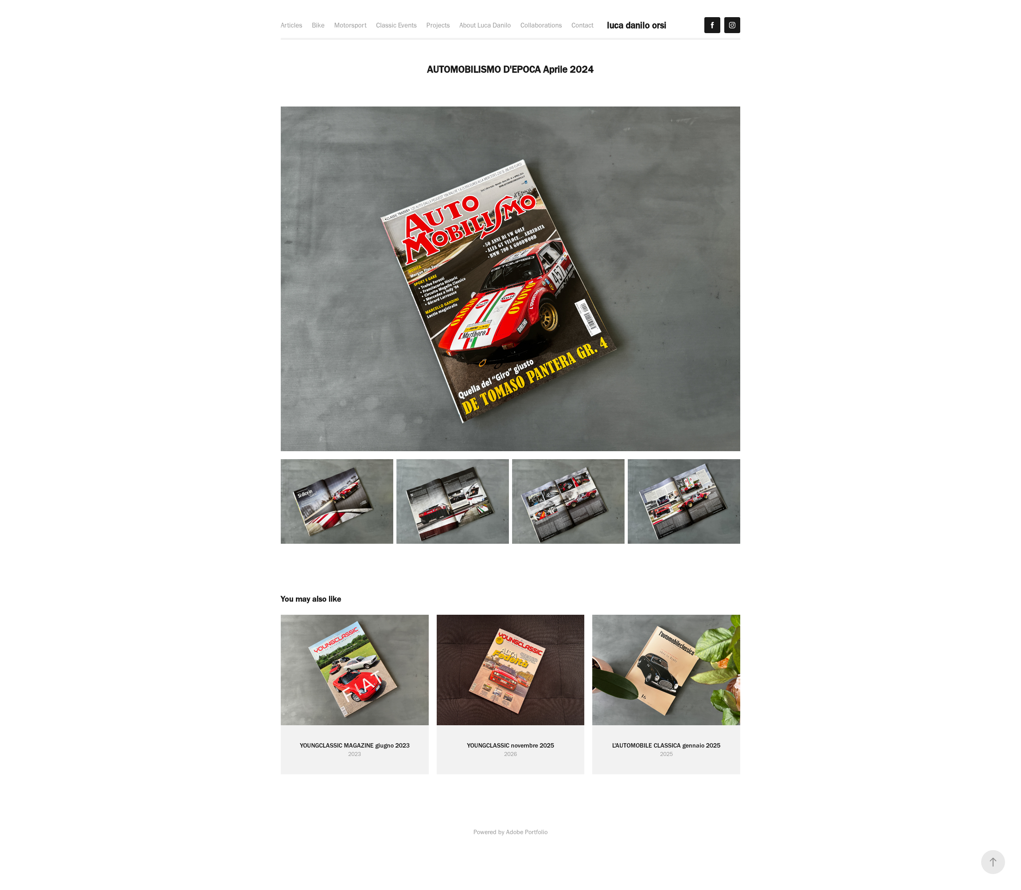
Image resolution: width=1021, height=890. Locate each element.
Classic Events (396, 25)
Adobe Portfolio (527, 832)
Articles (291, 25)
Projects (438, 25)
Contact (582, 25)
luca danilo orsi (636, 25)
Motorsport (350, 25)
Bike (318, 25)
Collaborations (541, 25)
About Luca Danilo (485, 25)
